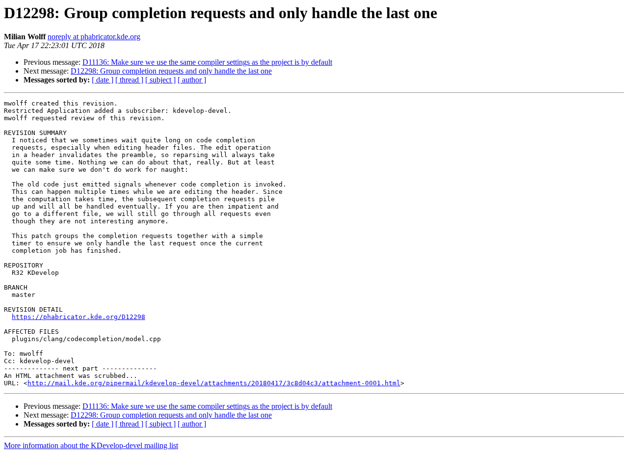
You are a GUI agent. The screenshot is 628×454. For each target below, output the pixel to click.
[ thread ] (129, 80)
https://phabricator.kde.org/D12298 (78, 316)
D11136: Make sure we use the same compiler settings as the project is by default (207, 62)
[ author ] (192, 80)
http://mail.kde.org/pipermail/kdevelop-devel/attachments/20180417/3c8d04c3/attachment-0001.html (213, 383)
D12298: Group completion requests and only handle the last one (171, 71)
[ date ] (102, 80)
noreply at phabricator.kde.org (94, 36)
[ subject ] (160, 80)
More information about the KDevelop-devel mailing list (91, 445)
